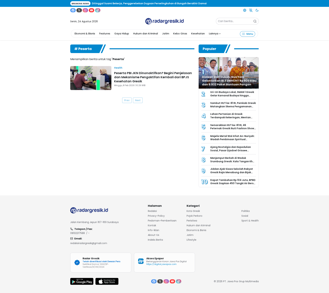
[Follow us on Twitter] (79, 10)
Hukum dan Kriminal (145, 33)
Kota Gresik (193, 211)
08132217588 (77, 233)
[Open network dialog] (245, 10)
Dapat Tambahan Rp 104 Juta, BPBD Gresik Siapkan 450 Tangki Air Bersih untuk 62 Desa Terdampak (233, 183)
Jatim (165, 33)
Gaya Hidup (121, 33)
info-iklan (153, 230)
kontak (152, 225)
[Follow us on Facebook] (73, 10)
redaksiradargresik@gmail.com (88, 243)
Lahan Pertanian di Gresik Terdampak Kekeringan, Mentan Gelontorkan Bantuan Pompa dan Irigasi (231, 119)
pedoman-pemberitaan (162, 220)
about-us (153, 235)
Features (104, 33)
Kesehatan (198, 33)
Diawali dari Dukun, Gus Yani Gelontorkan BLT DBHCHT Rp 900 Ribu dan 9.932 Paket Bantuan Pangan (229, 80)
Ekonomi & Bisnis (85, 33)
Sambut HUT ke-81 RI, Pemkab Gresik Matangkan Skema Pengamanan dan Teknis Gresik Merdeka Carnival (233, 106)
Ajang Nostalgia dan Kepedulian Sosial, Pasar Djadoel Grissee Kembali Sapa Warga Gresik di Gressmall (230, 152)
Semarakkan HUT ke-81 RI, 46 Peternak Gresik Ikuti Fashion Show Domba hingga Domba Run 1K (232, 128)
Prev (127, 100)
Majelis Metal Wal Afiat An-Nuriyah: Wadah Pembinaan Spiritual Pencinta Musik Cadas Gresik (232, 139)
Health (118, 67)
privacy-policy (156, 216)
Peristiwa (192, 220)
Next (138, 100)
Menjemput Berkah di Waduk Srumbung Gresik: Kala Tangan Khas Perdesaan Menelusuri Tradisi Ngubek (233, 163)
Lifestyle (191, 239)
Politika (245, 211)
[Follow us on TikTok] (97, 10)
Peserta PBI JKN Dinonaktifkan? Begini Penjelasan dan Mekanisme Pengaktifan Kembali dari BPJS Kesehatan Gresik (153, 77)
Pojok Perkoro (194, 216)
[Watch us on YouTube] (91, 10)
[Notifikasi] (251, 10)
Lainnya (213, 33)
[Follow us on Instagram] (85, 10)
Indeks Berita (155, 239)
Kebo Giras (180, 33)
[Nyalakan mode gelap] (257, 10)
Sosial (244, 216)
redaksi (152, 211)
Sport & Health (250, 220)
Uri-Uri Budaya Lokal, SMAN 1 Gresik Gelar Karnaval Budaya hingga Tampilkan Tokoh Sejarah (232, 95)
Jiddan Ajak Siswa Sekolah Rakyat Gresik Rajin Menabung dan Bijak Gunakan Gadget (231, 172)
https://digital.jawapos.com (161, 264)
